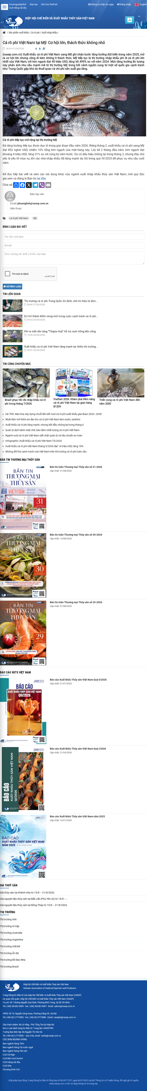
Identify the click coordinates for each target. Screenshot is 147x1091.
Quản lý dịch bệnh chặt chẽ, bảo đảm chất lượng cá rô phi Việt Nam (42, 430)
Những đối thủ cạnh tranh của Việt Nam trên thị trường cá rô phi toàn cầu (46, 451)
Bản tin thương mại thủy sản (20, 459)
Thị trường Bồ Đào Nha (12, 959)
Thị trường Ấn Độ (9, 953)
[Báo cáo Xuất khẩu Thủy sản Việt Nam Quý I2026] (23, 779)
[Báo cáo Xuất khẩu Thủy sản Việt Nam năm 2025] (23, 846)
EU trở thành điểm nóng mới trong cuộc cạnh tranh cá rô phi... (61, 316)
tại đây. (41, 178)
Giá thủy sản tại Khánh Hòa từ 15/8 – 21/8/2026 (27, 892)
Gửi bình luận (13, 286)
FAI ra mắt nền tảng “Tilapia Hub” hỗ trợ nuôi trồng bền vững (60, 331)
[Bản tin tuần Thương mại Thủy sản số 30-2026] (23, 565)
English (143, 4)
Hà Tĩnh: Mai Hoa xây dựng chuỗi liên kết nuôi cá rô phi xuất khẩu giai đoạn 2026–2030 (53, 414)
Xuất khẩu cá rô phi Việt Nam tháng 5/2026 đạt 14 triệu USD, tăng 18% (44, 446)
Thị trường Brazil (9, 966)
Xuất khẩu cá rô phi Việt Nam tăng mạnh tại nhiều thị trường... (61, 346)
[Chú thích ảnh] (74, 105)
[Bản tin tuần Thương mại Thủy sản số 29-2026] (23, 633)
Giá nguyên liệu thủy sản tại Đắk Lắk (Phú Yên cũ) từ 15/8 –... (34, 898)
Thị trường (7, 912)
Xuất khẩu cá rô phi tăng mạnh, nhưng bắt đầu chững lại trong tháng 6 (44, 424)
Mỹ (34, 218)
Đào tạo (34, 4)
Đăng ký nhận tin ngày (102, 4)
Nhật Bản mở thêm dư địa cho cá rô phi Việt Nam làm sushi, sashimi (42, 419)
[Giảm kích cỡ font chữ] (36, 49)
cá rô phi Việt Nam (19, 218)
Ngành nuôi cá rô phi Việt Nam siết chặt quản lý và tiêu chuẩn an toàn (43, 435)
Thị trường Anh (8, 919)
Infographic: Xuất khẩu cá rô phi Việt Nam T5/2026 (33, 440)
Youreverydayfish (17, 4)
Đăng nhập (125, 4)
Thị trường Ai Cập (9, 926)
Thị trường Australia (11, 932)
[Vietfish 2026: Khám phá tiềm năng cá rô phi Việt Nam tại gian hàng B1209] (74, 382)
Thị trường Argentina (11, 939)
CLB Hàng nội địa (17, 7)
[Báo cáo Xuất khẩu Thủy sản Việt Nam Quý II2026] (23, 711)
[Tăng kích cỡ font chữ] (44, 48)
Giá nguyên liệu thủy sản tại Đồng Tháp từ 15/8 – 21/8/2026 (33, 905)
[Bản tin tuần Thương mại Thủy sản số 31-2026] (23, 497)
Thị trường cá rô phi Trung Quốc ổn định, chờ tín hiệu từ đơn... (61, 301)
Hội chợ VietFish (49, 4)
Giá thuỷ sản (8, 885)
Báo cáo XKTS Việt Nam (15, 672)
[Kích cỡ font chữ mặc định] (39, 48)
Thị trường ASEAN (10, 946)
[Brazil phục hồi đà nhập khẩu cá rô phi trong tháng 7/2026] (26, 382)
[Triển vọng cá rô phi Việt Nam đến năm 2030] (120, 382)
